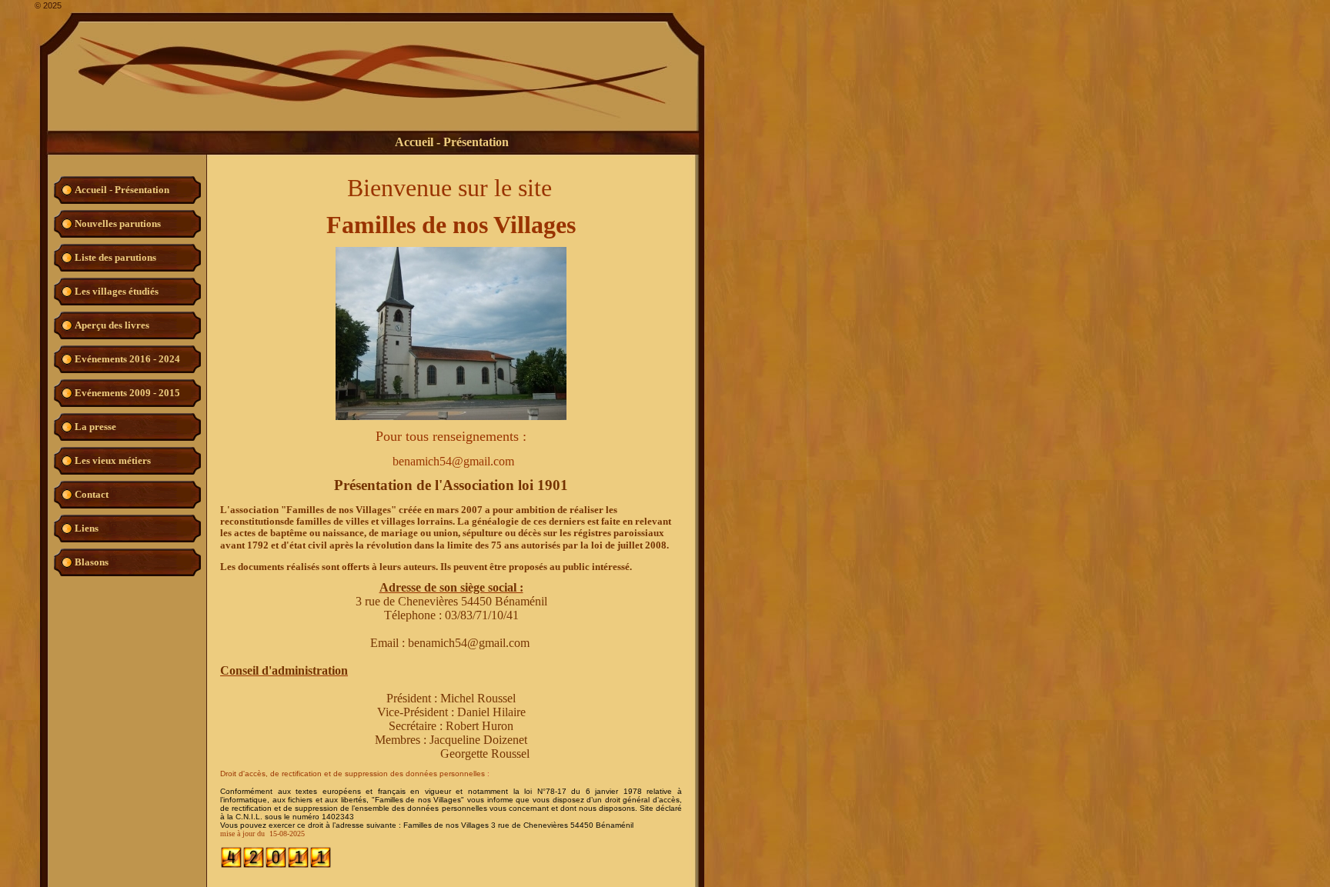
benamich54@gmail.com (469, 642)
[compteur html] (276, 866)
